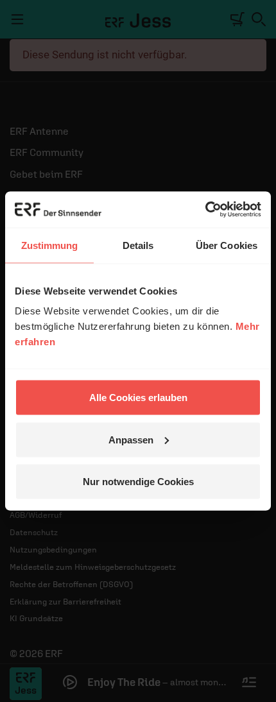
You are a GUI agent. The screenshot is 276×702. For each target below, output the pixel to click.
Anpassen (130, 439)
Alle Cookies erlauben (138, 397)
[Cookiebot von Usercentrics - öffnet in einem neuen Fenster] (205, 209)
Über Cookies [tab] (226, 244)
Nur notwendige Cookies (138, 481)
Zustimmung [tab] (49, 244)
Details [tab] (138, 244)
